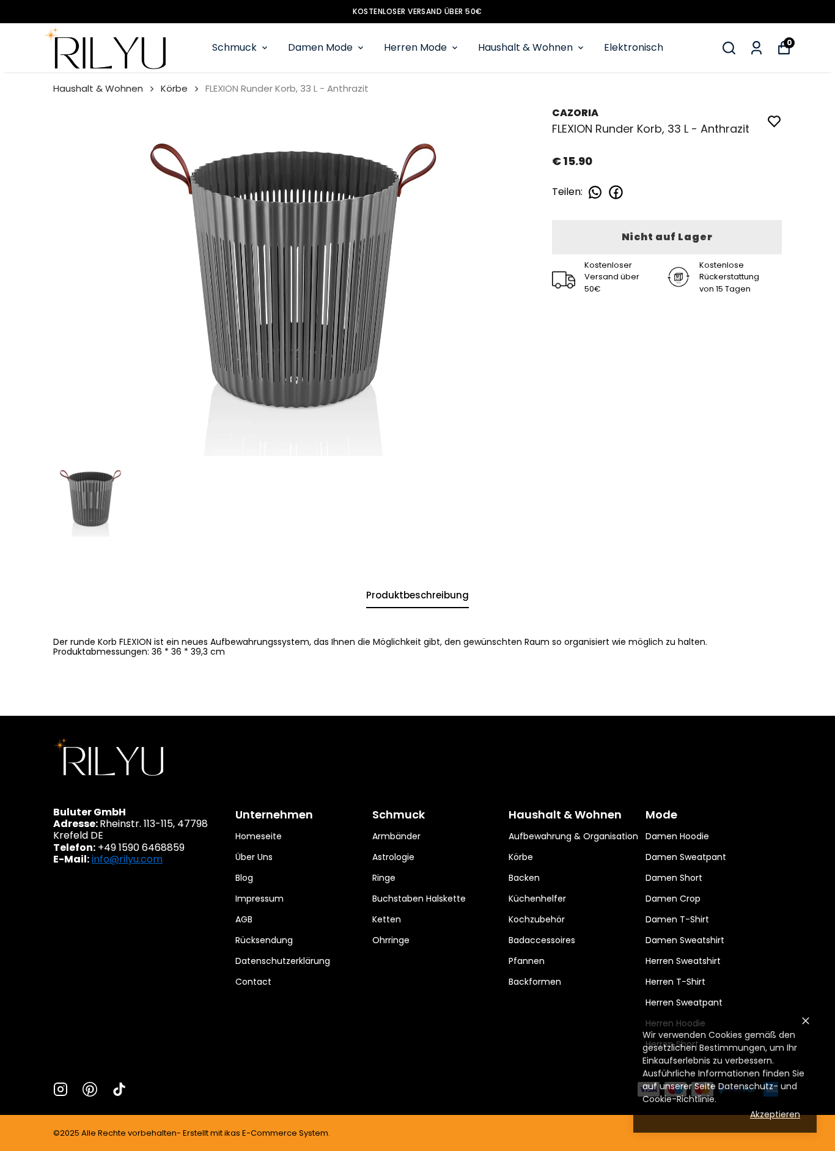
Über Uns (254, 857)
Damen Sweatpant (686, 857)
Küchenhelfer (537, 898)
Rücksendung (264, 940)
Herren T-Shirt (675, 982)
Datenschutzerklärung (282, 961)
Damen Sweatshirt (685, 940)
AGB (243, 919)
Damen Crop (673, 898)
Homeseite (258, 836)
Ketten (386, 919)
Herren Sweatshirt (683, 961)
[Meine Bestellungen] (756, 48)
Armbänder (396, 836)
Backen (524, 878)
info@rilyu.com (127, 859)
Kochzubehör (537, 919)
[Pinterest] (90, 1089)
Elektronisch (633, 47)
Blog (244, 878)
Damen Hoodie (677, 836)
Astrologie (393, 857)
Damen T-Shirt (677, 919)
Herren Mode (415, 47)
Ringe (383, 878)
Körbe (174, 88)
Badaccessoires (542, 940)
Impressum (259, 898)
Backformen (535, 982)
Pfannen (527, 961)
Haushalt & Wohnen (525, 47)
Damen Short (674, 878)
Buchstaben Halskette (419, 898)
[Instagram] (60, 1089)
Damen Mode (320, 47)
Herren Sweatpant (684, 1002)
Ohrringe (391, 940)
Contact (253, 982)
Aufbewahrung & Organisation (573, 836)
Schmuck (234, 47)
